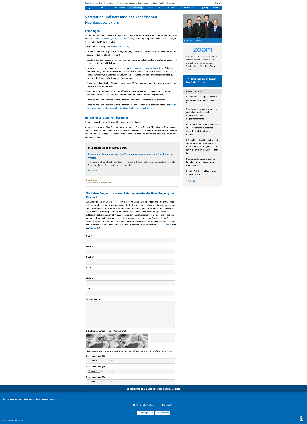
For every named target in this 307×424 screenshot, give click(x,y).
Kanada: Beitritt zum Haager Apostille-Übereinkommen (202, 173)
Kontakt (216, 8)
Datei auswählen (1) (95, 356)
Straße (90, 257)
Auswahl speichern (145, 413)
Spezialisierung (91, 3)
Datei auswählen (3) (95, 377)
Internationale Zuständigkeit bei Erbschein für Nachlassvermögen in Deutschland (202, 162)
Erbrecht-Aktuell (153, 8)
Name (89, 236)
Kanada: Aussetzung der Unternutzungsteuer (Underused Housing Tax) (202, 100)
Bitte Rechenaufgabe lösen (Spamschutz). (106, 331)
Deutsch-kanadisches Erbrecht (111, 3)
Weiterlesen (93, 170)
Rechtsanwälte (119, 8)
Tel (88, 289)
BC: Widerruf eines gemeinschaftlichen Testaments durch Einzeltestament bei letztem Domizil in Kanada (202, 129)
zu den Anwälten (193, 40)
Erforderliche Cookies (145, 405)
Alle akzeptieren (162, 413)
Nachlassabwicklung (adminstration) (146, 68)
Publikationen (170, 8)
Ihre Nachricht (93, 299)
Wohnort (90, 278)
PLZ (88, 267)
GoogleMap (169, 405)
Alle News (192, 181)
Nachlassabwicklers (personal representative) (113, 38)
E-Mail (89, 246)
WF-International (187, 8)
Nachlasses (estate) (120, 46)
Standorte (94, 228)
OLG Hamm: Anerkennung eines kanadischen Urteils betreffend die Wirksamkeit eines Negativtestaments (202, 114)
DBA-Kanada (108, 94)
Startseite (104, 8)
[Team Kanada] (202, 26)
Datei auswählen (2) (95, 366)
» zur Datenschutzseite (13, 420)
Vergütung (203, 8)
